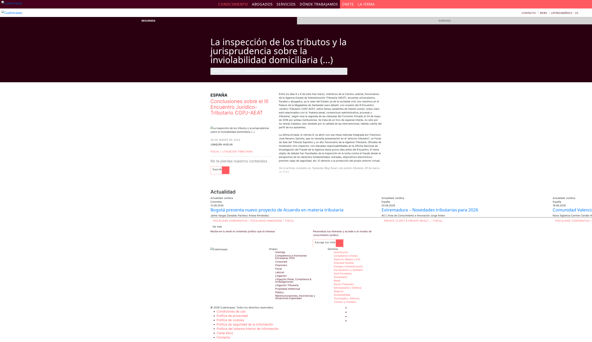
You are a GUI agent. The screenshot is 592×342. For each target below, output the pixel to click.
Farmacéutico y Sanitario (348, 270)
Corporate (281, 261)
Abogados (262, 4)
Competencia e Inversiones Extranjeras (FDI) (291, 256)
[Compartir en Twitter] (366, 74)
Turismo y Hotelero (345, 302)
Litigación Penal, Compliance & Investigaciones (293, 280)
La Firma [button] (366, 4)
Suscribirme (219, 169)
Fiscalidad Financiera (266, 220)
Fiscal (215, 151)
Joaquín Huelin (221, 144)
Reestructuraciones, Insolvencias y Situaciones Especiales (295, 296)
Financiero (281, 265)
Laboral (279, 272)
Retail (337, 280)
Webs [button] (543, 13)
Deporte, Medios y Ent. (347, 259)
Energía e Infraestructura (348, 266)
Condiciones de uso (231, 311)
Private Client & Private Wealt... (407, 220)
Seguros (338, 291)
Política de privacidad (232, 316)
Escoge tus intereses (328, 242)
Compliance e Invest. (346, 255)
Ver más (217, 226)
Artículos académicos (258, 71)
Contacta (223, 337)
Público (279, 292)
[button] (565, 12)
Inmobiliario (340, 277)
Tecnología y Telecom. (347, 298)
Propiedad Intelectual (287, 289)
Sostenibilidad (342, 295)
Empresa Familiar (344, 263)
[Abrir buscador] (588, 13)
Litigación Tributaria (237, 151)
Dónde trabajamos (319, 4)
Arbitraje (280, 252)
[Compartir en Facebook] (360, 74)
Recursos (148, 20)
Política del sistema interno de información (248, 329)
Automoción (341, 252)
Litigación (281, 276)
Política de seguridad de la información (245, 324)
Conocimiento (232, 71)
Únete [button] (348, 4)
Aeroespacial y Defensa (347, 287)
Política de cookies (230, 320)
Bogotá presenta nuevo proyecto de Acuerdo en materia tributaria (276, 210)
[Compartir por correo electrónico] (378, 74)
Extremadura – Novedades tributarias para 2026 (430, 210)
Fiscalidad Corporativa (230, 220)
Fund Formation (343, 273)
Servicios (286, 4)
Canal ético (225, 333)
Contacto (529, 13)
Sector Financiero (344, 284)
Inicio (216, 71)
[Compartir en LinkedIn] (372, 74)
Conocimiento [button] (233, 4)
